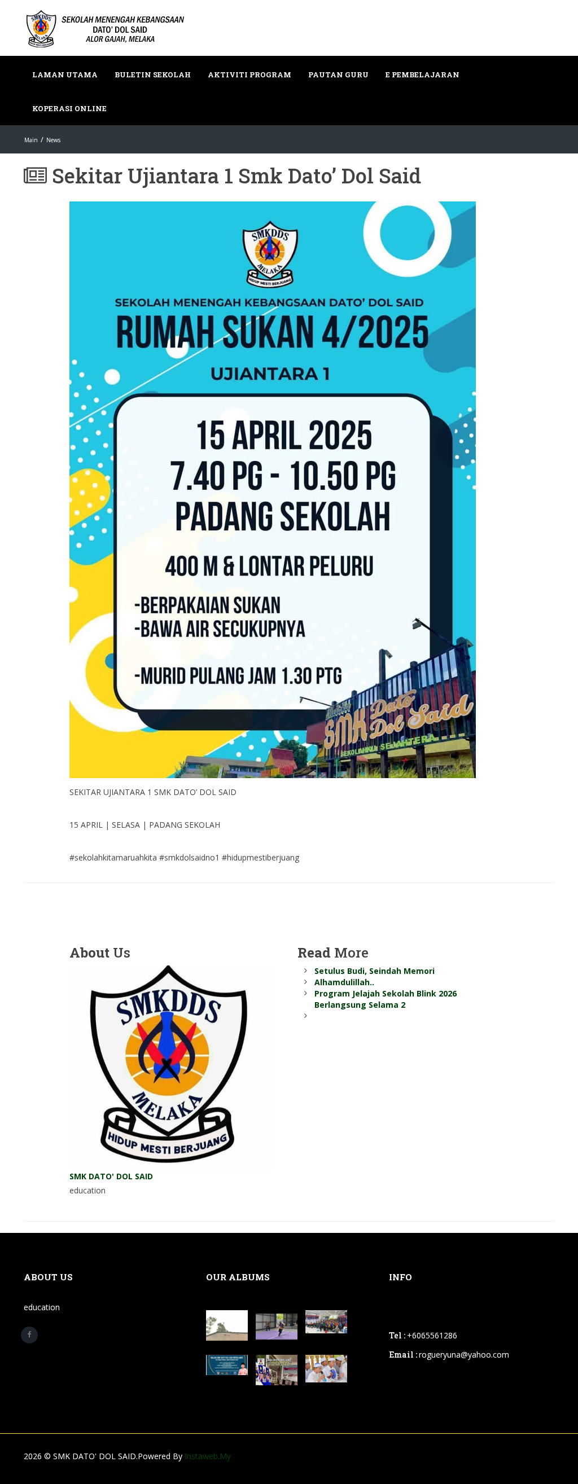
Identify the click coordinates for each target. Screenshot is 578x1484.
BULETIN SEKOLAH (153, 74)
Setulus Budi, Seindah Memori (374, 970)
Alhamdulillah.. (344, 982)
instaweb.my (208, 1456)
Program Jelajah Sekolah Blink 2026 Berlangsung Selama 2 (385, 999)
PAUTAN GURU (338, 74)
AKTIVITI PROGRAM (249, 74)
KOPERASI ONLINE (69, 108)
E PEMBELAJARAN (422, 74)
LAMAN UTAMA (65, 74)
